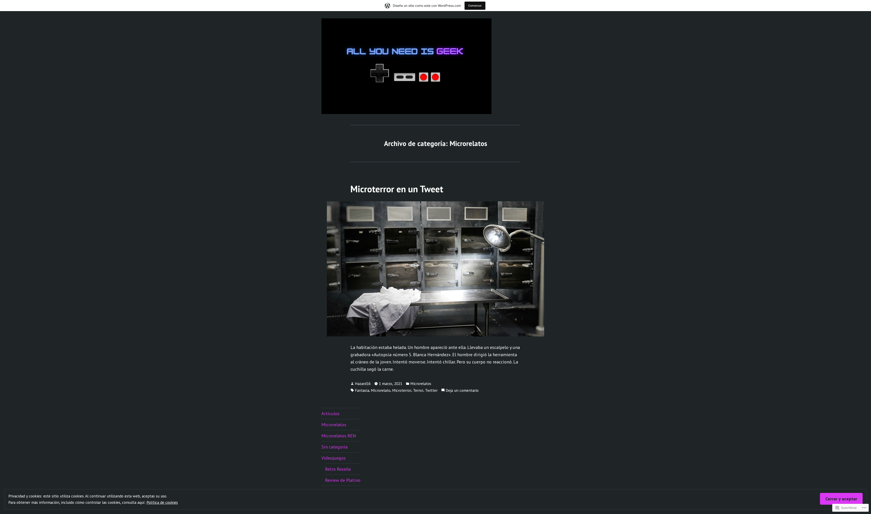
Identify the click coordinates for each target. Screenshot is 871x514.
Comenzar (475, 5)
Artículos (330, 414)
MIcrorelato (380, 390)
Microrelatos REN (338, 436)
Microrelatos (420, 383)
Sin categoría (334, 447)
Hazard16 (363, 383)
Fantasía (362, 390)
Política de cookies (162, 502)
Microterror (401, 390)
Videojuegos (333, 458)
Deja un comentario (462, 390)
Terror (418, 390)
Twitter (431, 390)
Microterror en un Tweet (396, 189)
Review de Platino (342, 480)
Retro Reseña (338, 469)
